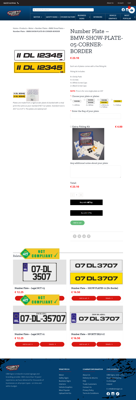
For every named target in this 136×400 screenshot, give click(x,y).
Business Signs (65, 381)
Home (15, 28)
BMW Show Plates (56, 28)
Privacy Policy (88, 390)
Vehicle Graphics (65, 387)
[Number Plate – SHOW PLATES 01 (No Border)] (96, 272)
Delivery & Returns (90, 378)
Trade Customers (90, 384)
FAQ (84, 381)
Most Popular (64, 390)
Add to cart (77, 223)
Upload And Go (65, 393)
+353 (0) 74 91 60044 (9, 3)
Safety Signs (64, 378)
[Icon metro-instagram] (128, 9)
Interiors (62, 384)
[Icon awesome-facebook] (124, 9)
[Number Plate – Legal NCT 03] (39, 272)
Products (23, 28)
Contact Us (87, 387)
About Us (86, 375)
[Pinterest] (88, 236)
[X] (79, 236)
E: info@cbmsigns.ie (114, 389)
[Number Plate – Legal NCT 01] (39, 318)
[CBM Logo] (14, 11)
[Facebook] (74, 236)
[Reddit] (84, 236)
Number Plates (41, 28)
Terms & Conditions (91, 393)
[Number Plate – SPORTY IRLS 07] (96, 318)
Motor (31, 28)
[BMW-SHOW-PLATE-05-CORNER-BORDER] (39, 61)
